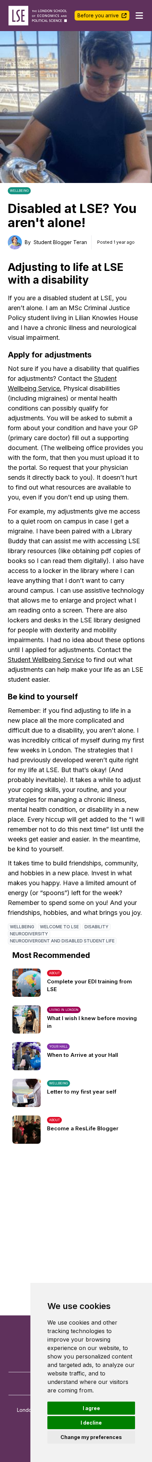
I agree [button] (91, 1408)
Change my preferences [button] (91, 1437)
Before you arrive (98, 15)
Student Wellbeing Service (46, 659)
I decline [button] (91, 1423)
